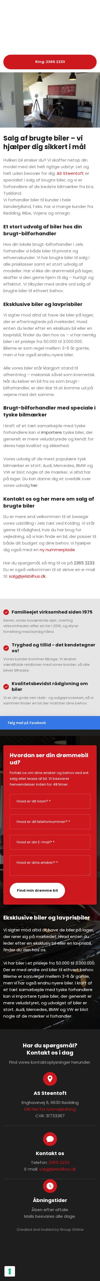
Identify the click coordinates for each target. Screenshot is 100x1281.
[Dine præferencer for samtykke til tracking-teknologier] (9, 1271)
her (34, 485)
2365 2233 (84, 563)
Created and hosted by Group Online (50, 1229)
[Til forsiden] (50, 35)
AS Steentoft (70, 173)
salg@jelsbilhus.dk (27, 576)
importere (51, 432)
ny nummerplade (57, 550)
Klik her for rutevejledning (50, 1109)
